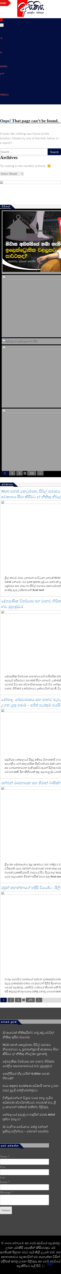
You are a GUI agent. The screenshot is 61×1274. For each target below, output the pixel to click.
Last (2, 1177)
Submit (6, 1210)
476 (30, 1000)
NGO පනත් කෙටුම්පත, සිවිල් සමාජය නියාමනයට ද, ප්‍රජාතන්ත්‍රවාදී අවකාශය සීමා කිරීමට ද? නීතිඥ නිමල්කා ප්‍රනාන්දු (31, 1049)
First (3, 1167)
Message (6, 1192)
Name (5, 1156)
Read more (38, 590)
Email (5, 1182)
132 (32, 473)
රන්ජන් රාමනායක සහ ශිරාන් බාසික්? (31, 783)
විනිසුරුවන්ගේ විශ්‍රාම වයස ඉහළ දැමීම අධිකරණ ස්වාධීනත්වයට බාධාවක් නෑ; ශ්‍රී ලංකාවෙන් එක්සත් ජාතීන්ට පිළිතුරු (29, 1102)
